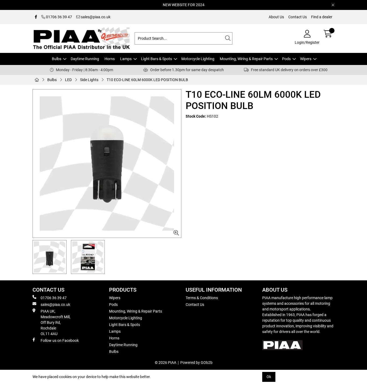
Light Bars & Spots (156, 59)
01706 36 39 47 (58, 17)
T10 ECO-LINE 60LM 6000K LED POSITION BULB (147, 80)
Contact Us (297, 17)
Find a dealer (321, 17)
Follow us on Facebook (60, 340)
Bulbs (56, 59)
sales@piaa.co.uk (95, 17)
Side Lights (89, 80)
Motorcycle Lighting (197, 59)
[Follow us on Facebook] (36, 17)
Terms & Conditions (202, 298)
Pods (286, 59)
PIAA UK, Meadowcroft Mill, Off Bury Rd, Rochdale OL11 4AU (55, 322)
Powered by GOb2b (196, 362)
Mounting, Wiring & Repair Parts (246, 59)
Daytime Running (85, 59)
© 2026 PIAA (165, 362)
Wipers (305, 59)
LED (68, 80)
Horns (110, 59)
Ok (269, 377)
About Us (276, 17)
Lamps (126, 59)
